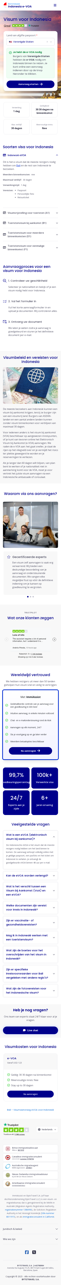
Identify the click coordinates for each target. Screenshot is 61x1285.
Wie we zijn (9, 1239)
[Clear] (47, 41)
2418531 (29, 1168)
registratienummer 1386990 (18, 1209)
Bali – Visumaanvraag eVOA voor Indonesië (30, 1109)
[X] (34, 1252)
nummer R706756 (27, 1159)
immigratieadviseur (18, 1185)
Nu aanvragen (28, 750)
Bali (18, 165)
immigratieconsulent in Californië (38, 1216)
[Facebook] (27, 1252)
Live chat (32, 1030)
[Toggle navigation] (55, 5)
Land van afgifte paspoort (22, 35)
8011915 (21, 1150)
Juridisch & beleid (12, 1229)
